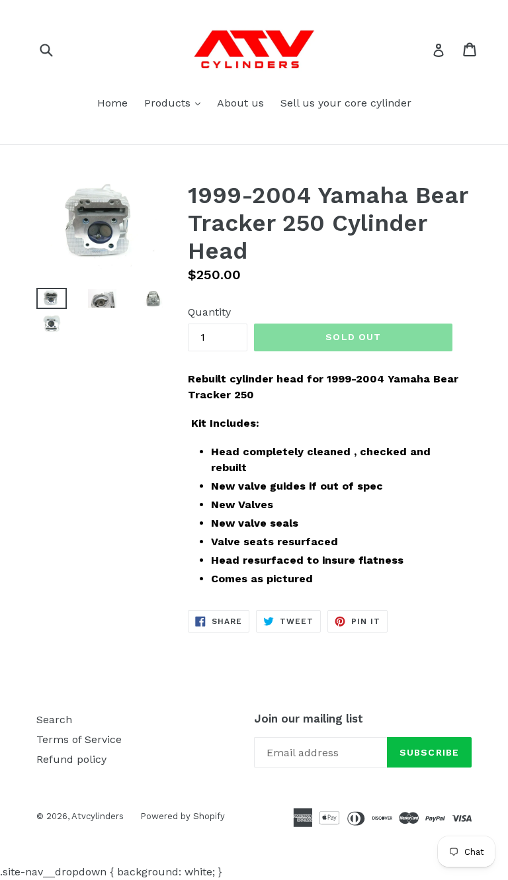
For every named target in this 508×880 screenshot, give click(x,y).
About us (240, 103)
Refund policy (71, 759)
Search (54, 719)
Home (112, 103)
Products (175, 102)
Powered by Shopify (182, 816)
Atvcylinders (97, 816)
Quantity (209, 312)
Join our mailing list (308, 718)
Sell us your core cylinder (345, 103)
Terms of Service (79, 739)
